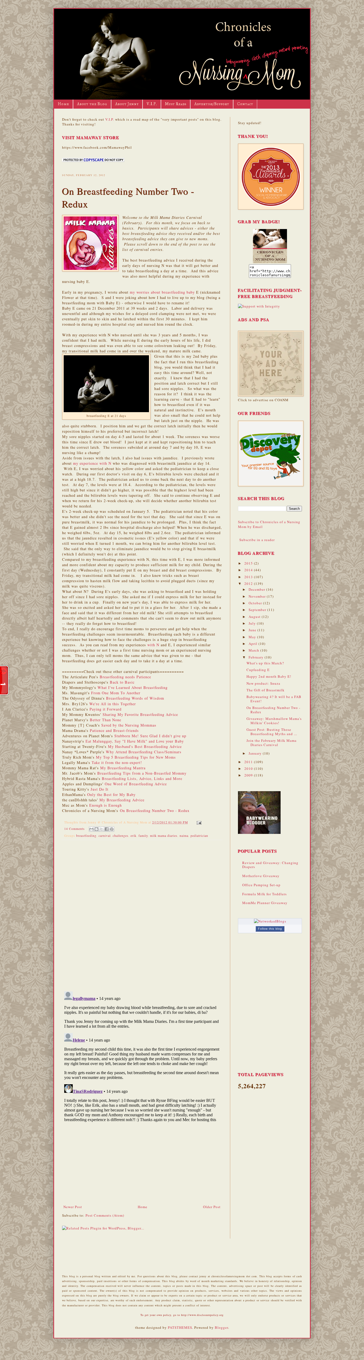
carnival (105, 836)
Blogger (221, 1327)
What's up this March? (265, 663)
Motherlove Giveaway (261, 875)
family (143, 836)
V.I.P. (152, 104)
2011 (249, 761)
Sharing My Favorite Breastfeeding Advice (140, 714)
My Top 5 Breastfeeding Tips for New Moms (136, 757)
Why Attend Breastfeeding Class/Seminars (143, 751)
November (258, 596)
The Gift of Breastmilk (265, 690)
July (253, 623)
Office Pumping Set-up (261, 884)
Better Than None (105, 719)
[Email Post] (198, 822)
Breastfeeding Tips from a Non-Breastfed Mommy (142, 773)
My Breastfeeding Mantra (122, 767)
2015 (249, 563)
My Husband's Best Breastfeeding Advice (145, 746)
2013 (249, 576)
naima (184, 836)
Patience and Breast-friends (114, 730)
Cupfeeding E (258, 669)
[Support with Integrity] (259, 306)
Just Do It (99, 789)
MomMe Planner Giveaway (265, 902)
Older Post (212, 1206)
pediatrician (199, 836)
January (256, 753)
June (253, 630)
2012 (249, 583)
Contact (245, 104)
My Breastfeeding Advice (121, 799)
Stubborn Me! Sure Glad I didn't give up (150, 735)
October (256, 603)
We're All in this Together (112, 703)
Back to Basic (122, 682)
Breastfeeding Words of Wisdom (135, 698)
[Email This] (91, 829)
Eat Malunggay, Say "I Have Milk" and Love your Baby (135, 741)
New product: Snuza (263, 683)
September (258, 609)
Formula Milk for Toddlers (264, 894)
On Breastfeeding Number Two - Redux (154, 810)
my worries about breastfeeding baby (162, 292)
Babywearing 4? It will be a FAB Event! (273, 698)
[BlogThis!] (96, 829)
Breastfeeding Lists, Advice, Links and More (142, 778)
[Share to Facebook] (106, 829)
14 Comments (74, 829)
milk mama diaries (163, 836)
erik (133, 836)
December (257, 589)
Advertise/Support (211, 104)
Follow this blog (270, 928)
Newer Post (72, 1206)
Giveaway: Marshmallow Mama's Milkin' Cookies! (274, 720)
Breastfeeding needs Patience (125, 676)
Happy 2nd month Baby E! (268, 676)
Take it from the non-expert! (117, 762)
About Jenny (127, 104)
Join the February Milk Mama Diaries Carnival (271, 742)
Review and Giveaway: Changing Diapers (270, 864)
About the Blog (92, 104)
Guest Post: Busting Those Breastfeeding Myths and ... (271, 731)
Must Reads (175, 104)
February (257, 657)
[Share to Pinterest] (111, 829)
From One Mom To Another (115, 692)
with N (153, 644)
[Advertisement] (142, 1164)
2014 (249, 569)
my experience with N (92, 463)
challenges (120, 836)
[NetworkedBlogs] (270, 921)
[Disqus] (142, 913)
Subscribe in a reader (257, 539)
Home (63, 104)
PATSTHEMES (180, 1327)
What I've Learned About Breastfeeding (133, 687)
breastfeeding (86, 836)
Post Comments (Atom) (105, 1215)
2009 (249, 775)
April (253, 643)
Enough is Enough (105, 805)
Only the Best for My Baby (111, 794)
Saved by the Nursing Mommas (128, 725)
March (254, 650)
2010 (249, 768)
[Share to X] (101, 829)
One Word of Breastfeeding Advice (136, 783)
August (255, 616)
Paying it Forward (106, 709)
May (253, 636)
